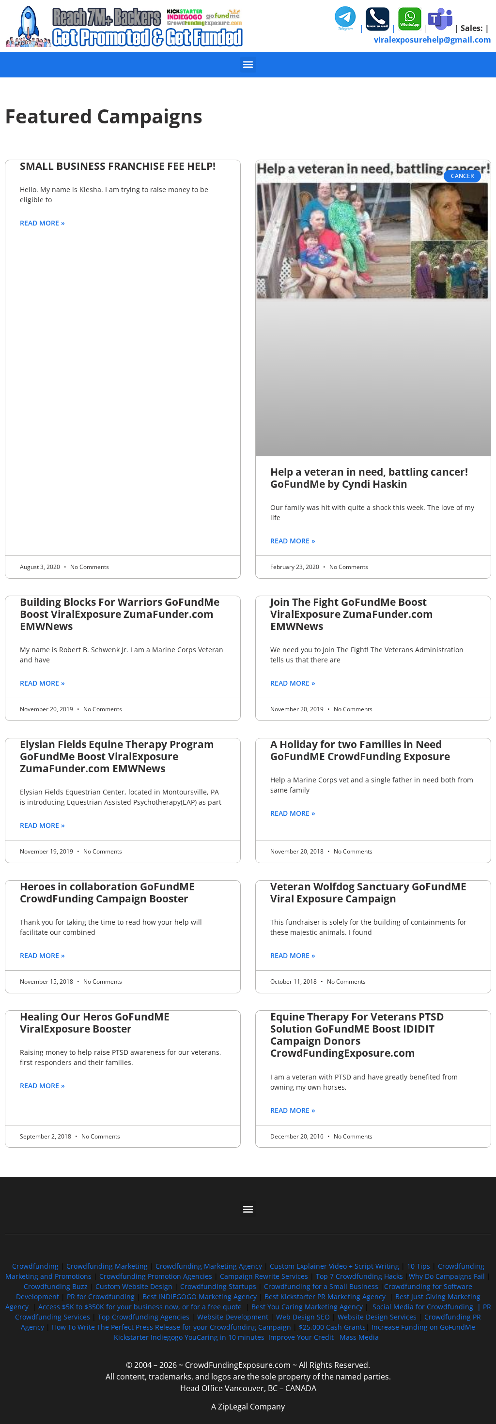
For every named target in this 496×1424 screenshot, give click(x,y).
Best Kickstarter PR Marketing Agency (325, 1296)
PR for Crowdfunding (101, 1296)
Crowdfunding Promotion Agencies (155, 1276)
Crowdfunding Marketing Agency (208, 1266)
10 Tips (418, 1266)
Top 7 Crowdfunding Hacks (359, 1276)
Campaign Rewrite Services (264, 1276)
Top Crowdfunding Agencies (143, 1316)
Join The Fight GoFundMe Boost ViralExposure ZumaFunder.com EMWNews (351, 614)
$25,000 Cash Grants (332, 1327)
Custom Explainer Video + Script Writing (334, 1266)
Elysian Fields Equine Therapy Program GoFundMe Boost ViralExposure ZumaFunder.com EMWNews (117, 756)
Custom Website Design (133, 1286)
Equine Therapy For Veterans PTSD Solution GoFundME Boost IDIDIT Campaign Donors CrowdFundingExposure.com (357, 1035)
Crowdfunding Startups (218, 1286)
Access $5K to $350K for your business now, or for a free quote (140, 1306)
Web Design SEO (303, 1316)
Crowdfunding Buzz (56, 1286)
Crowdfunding (35, 1266)
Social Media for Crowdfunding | (427, 1306)
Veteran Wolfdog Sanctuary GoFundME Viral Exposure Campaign (368, 892)
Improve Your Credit (302, 1337)
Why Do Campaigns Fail (447, 1276)
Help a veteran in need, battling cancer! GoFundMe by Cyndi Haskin (369, 478)
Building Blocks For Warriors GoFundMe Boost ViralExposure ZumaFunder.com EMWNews (119, 614)
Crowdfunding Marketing (108, 1266)
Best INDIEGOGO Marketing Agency (199, 1296)
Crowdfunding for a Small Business (321, 1286)
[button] (248, 65)
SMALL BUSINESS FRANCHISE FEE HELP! (118, 166)
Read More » (42, 222)
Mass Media (359, 1337)
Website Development (232, 1316)
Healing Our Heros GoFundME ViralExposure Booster (95, 1022)
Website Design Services (377, 1316)
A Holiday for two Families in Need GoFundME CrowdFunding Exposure (360, 750)
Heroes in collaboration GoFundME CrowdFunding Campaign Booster (107, 892)
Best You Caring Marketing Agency (307, 1306)
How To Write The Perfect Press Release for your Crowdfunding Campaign (171, 1327)
